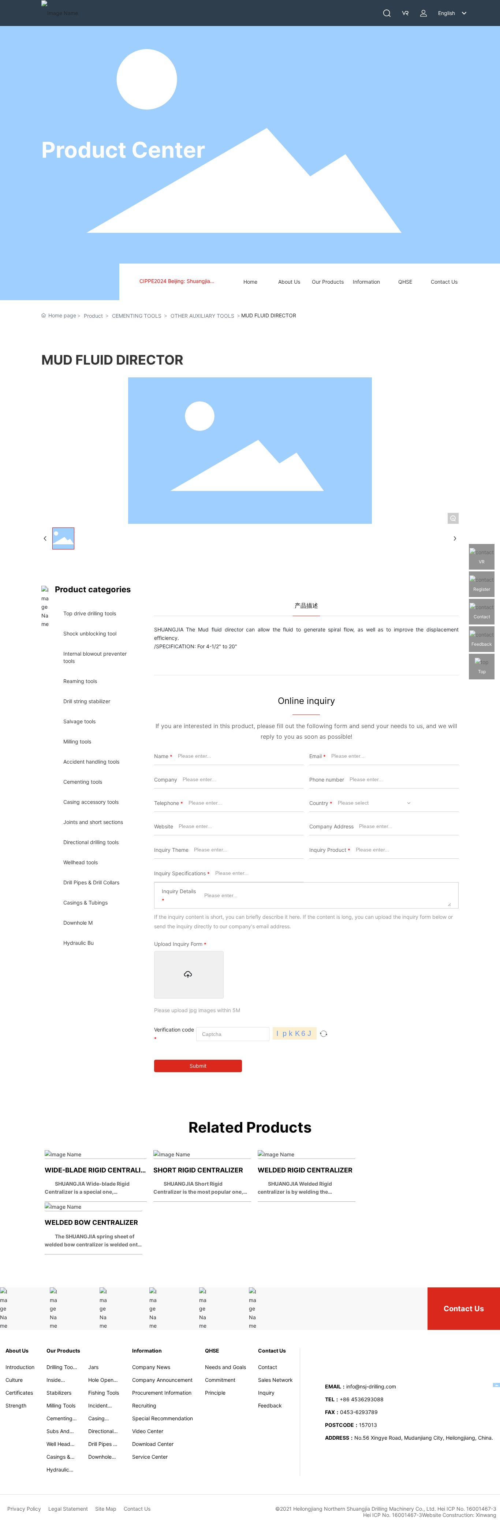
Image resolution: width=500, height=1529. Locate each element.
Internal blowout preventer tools (95, 657)
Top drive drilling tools (89, 613)
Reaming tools (80, 681)
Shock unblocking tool (89, 633)
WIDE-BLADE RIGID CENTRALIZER (99, 1170)
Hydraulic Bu (78, 943)
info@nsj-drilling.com (371, 1386)
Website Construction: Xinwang (459, 1515)
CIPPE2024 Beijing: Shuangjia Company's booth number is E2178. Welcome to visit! (181, 282)
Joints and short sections (93, 822)
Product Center (123, 150)
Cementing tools (82, 782)
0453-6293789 (359, 1412)
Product (93, 316)
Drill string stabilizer (86, 701)
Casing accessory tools (91, 802)
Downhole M (78, 923)
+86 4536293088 (362, 1399)
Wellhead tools (80, 862)
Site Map (105, 1509)
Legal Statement (68, 1509)
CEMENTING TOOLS (136, 316)
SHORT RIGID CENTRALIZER (198, 1170)
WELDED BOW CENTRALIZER (91, 1222)
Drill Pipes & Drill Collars (91, 882)
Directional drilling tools (91, 842)
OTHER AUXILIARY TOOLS (202, 316)
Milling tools (77, 741)
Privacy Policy (24, 1509)
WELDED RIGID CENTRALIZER (305, 1170)
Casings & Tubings (85, 902)
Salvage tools (79, 721)
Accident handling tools (91, 761)
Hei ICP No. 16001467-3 (392, 1515)
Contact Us (464, 1308)
